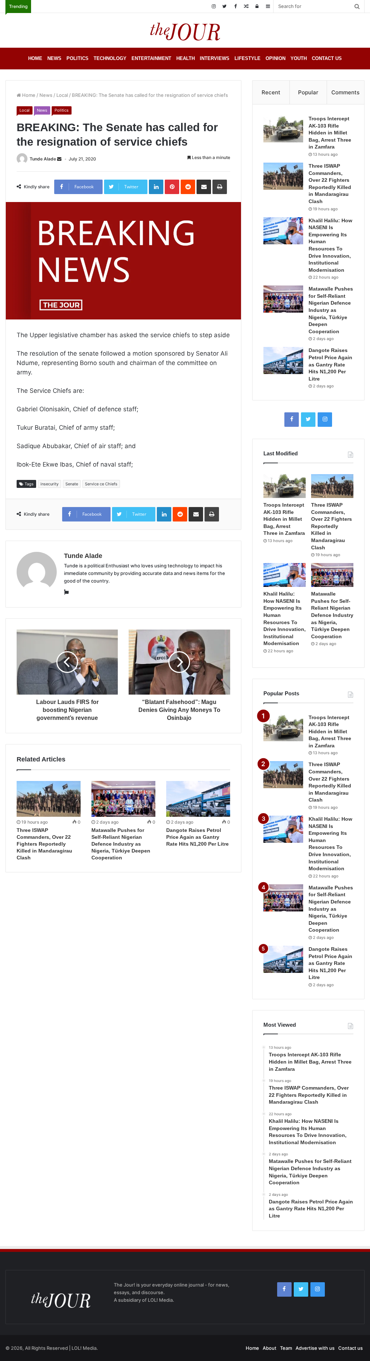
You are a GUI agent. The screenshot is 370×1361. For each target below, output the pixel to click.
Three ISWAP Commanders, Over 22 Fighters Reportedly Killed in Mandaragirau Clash (44, 843)
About (269, 1348)
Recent (271, 92)
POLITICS (77, 58)
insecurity (49, 483)
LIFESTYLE (248, 58)
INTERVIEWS (214, 58)
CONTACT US (327, 58)
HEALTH (185, 58)
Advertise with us (315, 1348)
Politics (62, 110)
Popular (308, 92)
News (45, 95)
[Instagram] (213, 6)
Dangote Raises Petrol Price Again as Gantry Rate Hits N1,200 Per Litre (197, 837)
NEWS (54, 58)
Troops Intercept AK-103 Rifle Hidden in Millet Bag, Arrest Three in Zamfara (330, 133)
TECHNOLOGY (110, 58)
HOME (35, 58)
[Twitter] (224, 6)
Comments (345, 92)
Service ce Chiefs (101, 483)
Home (28, 95)
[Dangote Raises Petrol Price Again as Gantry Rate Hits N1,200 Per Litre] (198, 799)
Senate (71, 483)
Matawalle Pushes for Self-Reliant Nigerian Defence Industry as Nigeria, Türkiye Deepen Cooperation (120, 843)
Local (62, 95)
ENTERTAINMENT (151, 58)
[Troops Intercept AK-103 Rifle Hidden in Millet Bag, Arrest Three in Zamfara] (283, 128)
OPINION (275, 58)
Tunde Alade (43, 159)
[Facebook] (235, 6)
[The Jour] (185, 30)
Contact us (350, 1348)
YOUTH (299, 58)
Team (286, 1348)
